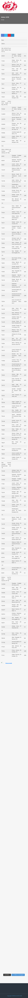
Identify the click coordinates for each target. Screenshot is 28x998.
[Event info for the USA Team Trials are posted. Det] (14, 796)
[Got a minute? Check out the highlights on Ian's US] (14, 919)
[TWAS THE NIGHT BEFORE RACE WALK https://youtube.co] (14, 858)
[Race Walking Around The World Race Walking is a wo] (14, 704)
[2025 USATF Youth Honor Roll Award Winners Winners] (14, 934)
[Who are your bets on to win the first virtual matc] (14, 904)
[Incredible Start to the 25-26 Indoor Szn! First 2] (14, 950)
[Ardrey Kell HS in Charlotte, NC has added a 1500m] (14, 842)
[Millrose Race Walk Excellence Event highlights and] (14, 812)
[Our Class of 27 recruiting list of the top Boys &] (14, 674)
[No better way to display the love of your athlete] (14, 689)
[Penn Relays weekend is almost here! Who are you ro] (14, 720)
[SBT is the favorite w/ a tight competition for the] (14, 750)
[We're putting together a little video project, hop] (14, 873)
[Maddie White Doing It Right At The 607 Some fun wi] (14, 888)
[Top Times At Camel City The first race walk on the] (14, 781)
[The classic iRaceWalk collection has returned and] (14, 735)
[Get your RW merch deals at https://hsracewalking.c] (14, 965)
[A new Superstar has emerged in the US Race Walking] (14, 827)
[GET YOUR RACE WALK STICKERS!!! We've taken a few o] (14, 766)
